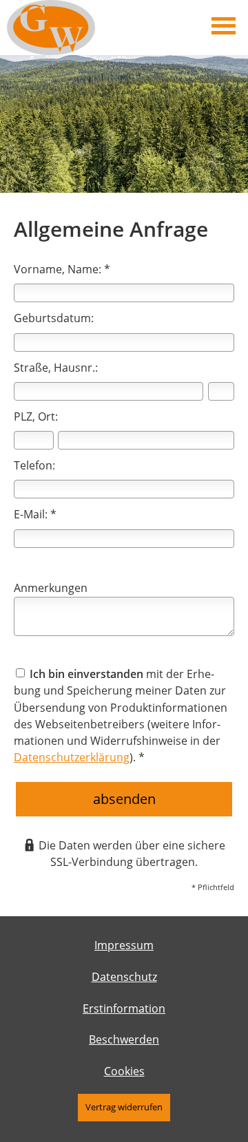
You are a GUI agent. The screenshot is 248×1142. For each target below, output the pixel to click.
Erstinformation (124, 1008)
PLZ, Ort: (36, 416)
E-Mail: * (35, 514)
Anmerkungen (50, 587)
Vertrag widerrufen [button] (124, 1107)
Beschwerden (124, 1039)
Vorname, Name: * (62, 269)
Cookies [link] (124, 1071)
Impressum (124, 945)
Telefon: (34, 465)
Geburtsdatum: (54, 318)
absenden (124, 799)
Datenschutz (124, 976)
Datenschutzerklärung (72, 757)
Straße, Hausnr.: (56, 367)
